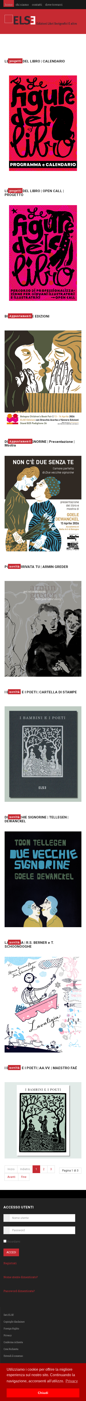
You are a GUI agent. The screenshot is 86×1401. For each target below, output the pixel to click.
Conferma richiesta (13, 1342)
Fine (23, 1177)
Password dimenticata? (19, 1291)
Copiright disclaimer (14, 1321)
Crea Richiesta (11, 1349)
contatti (37, 4)
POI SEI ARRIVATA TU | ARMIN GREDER (36, 567)
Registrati (10, 1263)
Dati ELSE (9, 1314)
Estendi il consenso (13, 1356)
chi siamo (22, 4)
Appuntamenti (20, 316)
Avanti (11, 1177)
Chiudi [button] (43, 1393)
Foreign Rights (11, 1328)
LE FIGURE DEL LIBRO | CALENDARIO (35, 61)
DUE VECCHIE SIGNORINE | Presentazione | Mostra (40, 444)
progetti (15, 61)
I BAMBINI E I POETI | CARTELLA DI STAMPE (41, 692)
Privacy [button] (72, 1381)
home (8, 4)
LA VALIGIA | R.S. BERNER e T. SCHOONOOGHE (29, 945)
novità (14, 566)
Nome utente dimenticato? (20, 1277)
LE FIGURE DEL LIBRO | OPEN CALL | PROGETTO (34, 193)
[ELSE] (45, 20)
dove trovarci (53, 4)
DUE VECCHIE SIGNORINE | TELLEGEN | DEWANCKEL (36, 819)
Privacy (8, 1335)
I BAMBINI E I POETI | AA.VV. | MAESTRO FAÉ (41, 1068)
